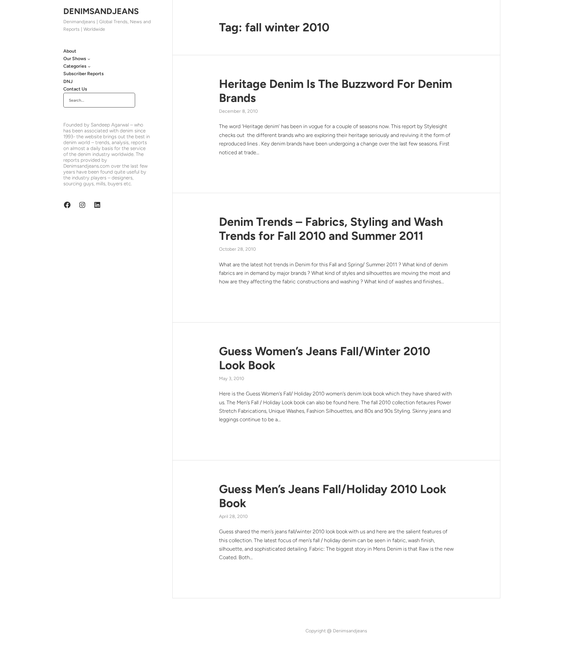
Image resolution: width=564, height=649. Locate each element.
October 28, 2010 (237, 249)
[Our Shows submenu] (88, 59)
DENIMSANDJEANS (101, 11)
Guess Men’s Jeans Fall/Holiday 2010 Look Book (332, 496)
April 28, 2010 (233, 516)
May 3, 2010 (231, 378)
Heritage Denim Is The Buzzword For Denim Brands (335, 91)
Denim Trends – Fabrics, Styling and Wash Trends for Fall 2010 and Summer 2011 (331, 229)
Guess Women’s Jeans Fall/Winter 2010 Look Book (324, 358)
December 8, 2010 (238, 111)
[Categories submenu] (89, 66)
